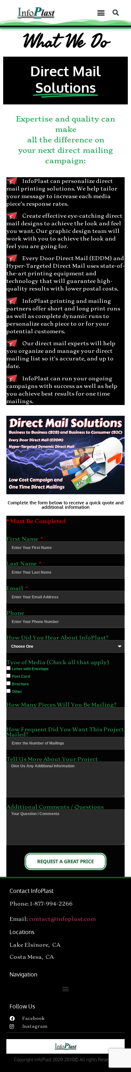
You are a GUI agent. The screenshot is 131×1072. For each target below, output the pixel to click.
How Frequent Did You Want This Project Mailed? (65, 732)
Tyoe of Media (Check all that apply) (57, 662)
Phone (15, 612)
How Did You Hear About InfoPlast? (57, 637)
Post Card (21, 676)
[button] (101, 13)
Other (17, 691)
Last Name (22, 563)
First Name (22, 538)
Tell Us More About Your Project (52, 759)
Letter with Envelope (30, 669)
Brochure (20, 684)
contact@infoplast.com (62, 919)
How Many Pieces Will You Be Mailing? (61, 704)
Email (15, 588)
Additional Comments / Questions (55, 806)
